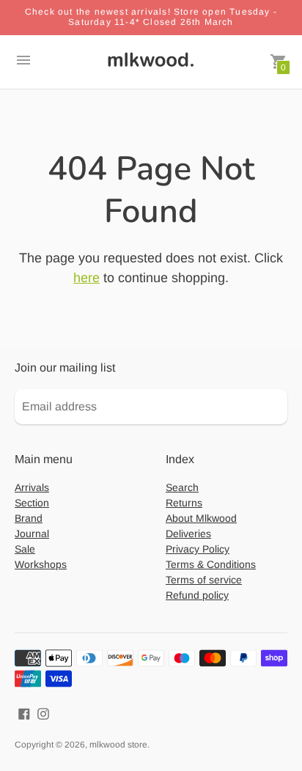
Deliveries (188, 533)
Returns (184, 503)
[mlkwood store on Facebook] (24, 713)
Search (182, 487)
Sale (25, 549)
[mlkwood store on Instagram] (43, 713)
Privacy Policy (197, 549)
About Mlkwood (201, 518)
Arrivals (32, 487)
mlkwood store (118, 744)
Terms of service (204, 580)
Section (32, 503)
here (86, 277)
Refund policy (197, 595)
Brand (29, 518)
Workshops (41, 564)
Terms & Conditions (211, 564)
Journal (32, 533)
